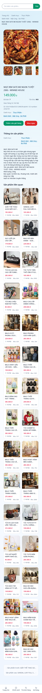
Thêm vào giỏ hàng (13, 123)
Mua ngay (31, 123)
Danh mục (15, 15)
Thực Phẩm (25, 15)
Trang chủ (5, 15)
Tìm (36, 6)
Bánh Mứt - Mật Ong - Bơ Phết (13, 19)
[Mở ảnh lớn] (21, 47)
